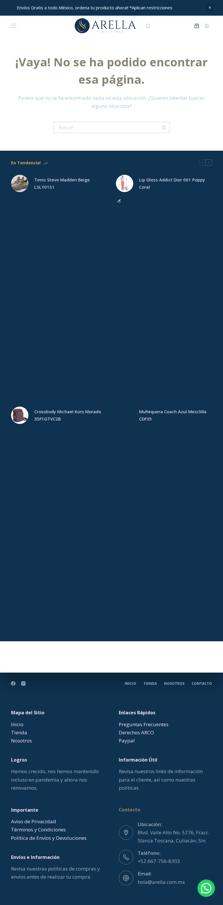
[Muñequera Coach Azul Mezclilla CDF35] (124, 415)
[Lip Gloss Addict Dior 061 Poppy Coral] (124, 183)
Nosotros (174, 683)
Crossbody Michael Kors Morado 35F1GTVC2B (67, 415)
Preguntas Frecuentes (143, 724)
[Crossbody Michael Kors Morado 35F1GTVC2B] (19, 415)
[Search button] (164, 127)
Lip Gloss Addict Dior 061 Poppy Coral (172, 183)
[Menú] (13, 25)
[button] (206, 888)
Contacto (202, 683)
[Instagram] (23, 683)
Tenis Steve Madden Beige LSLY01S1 (62, 183)
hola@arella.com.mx (161, 882)
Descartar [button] (210, 7)
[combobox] (106, 127)
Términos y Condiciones (38, 829)
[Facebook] (13, 683)
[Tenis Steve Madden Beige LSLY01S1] (19, 183)
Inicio (130, 683)
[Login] (207, 26)
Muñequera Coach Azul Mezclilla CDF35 (172, 415)
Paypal (127, 740)
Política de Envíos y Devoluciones (49, 838)
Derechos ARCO (136, 732)
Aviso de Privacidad (33, 821)
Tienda (150, 683)
